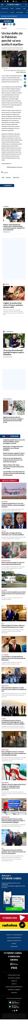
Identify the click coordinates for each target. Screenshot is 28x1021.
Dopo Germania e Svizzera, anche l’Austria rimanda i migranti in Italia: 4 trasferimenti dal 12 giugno (13, 820)
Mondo (8, 21)
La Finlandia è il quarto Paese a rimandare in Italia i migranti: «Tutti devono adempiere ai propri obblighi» (13, 722)
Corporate (14, 992)
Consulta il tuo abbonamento (14, 934)
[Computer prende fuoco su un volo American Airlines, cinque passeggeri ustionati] (14, 491)
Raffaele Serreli (6, 232)
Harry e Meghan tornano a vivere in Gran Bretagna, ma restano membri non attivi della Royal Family (14, 753)
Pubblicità (14, 980)
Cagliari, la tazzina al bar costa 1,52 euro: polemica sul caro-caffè (13, 305)
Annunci (14, 943)
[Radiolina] (14, 925)
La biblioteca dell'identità (14, 940)
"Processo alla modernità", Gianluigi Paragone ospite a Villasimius (13, 352)
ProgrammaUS (4, 8)
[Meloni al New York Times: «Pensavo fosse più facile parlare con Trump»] (14, 613)
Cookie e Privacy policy (14, 975)
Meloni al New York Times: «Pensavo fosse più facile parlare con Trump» (13, 466)
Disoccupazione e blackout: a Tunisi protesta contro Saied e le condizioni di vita (14, 689)
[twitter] (2, 1)
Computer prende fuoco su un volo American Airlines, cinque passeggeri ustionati (14, 441)
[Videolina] (14, 918)
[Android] (14, 1006)
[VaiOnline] (14, 964)
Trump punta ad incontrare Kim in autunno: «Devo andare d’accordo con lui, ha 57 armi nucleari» (14, 851)
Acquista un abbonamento (14, 937)
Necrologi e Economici (14, 978)
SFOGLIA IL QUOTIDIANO (8, 16)
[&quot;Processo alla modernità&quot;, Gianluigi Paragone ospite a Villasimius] (14, 340)
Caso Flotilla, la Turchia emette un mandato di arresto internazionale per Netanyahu (14, 473)
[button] (4, 24)
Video (12, 8)
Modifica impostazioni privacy (14, 986)
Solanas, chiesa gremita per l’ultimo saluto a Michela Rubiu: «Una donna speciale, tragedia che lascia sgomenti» (14, 227)
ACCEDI (24, 1)
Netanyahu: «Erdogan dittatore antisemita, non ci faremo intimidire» (13, 448)
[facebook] (5, 1)
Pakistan (5, 172)
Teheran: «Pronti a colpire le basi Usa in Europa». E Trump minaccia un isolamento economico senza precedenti (14, 787)
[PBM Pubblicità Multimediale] (14, 968)
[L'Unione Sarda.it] (14, 4)
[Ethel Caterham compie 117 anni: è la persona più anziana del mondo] (14, 550)
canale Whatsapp (21, 72)
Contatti (14, 983)
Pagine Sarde (14, 946)
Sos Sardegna (19, 12)
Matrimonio (16, 177)
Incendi (12, 12)
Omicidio (8, 177)
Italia (24, 8)
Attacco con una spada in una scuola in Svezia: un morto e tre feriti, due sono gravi (12, 459)
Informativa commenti (14, 989)
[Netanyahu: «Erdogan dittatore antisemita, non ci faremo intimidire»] (14, 520)
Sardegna (18, 8)
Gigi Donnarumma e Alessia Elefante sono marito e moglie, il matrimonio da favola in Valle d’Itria (13, 419)
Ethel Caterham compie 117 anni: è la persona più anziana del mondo (13, 454)
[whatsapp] (7, 1)
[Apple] (14, 1002)
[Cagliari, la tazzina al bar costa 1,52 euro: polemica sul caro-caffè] (14, 293)
